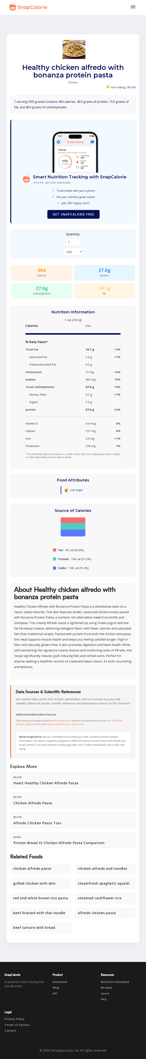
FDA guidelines (61, 720)
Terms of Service (17, 1025)
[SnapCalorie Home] (29, 7)
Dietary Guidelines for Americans (64, 724)
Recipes (106, 987)
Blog (56, 987)
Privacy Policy (15, 1019)
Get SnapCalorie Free (73, 214)
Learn (105, 993)
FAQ (104, 999)
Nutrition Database (115, 982)
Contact (10, 1030)
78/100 (131, 87)
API (55, 993)
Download (60, 982)
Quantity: (73, 234)
